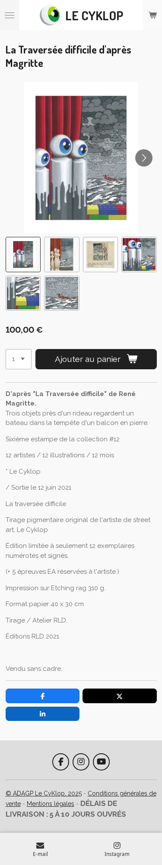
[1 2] (19, 359)
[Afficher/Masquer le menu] (9, 15)
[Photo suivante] (143, 158)
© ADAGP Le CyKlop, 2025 (44, 793)
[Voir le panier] (152, 15)
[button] (23, 254)
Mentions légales (50, 803)
